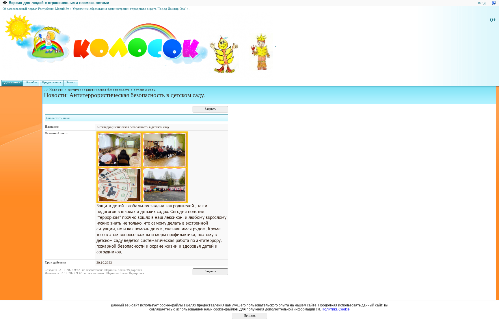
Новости (56, 89)
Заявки (70, 82)
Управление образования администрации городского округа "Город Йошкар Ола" (129, 8)
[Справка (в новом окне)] (493, 2)
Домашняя (12, 82)
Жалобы (31, 82)
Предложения (51, 82)
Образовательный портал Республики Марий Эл (36, 8)
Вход (481, 3)
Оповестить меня (58, 118)
